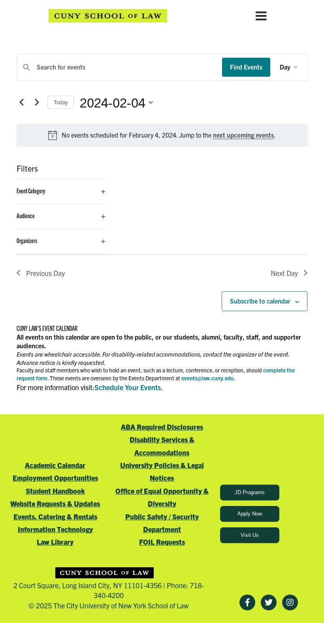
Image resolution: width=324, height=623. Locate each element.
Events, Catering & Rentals (55, 516)
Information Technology (55, 529)
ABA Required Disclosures (162, 426)
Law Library (55, 541)
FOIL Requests (162, 541)
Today (61, 102)
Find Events (246, 67)
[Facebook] (247, 602)
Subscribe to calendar (260, 301)
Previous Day (45, 273)
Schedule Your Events (127, 387)
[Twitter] (269, 602)
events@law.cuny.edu (207, 377)
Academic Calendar (55, 465)
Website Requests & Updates (55, 503)
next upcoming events (243, 135)
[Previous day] (21, 102)
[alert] (162, 135)
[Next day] (36, 102)
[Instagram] (290, 602)
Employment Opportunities (55, 477)
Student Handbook (55, 490)
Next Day (284, 273)
